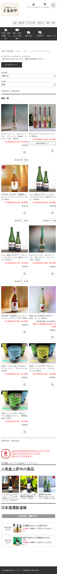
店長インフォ (51, 36)
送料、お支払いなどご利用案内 (17, 35)
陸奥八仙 (21, 23)
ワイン (26, 51)
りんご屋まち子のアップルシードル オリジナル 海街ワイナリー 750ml (42, 196)
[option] (10, 488)
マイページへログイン (33, 7)
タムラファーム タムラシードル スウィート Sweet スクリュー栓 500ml (14, 136)
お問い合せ (28, 36)
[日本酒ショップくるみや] (10, 15)
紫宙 (53, 23)
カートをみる (45, 7)
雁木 (48, 23)
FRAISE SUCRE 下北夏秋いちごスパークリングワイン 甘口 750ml (14, 196)
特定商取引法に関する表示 (31, 570)
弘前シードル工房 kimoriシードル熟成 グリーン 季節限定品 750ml (14, 415)
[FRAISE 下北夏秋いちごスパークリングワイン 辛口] (14, 299)
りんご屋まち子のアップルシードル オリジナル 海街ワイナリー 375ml (14, 257)
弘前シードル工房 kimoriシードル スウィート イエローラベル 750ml (42, 368)
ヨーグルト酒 (31, 23)
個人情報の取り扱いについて (11, 570)
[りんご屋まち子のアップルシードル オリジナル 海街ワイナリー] (42, 178)
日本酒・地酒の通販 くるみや (5, 35)
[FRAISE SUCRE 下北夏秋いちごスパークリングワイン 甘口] (14, 178)
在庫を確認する (41, 143)
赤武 (14, 23)
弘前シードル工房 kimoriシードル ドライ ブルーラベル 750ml (15, 368)
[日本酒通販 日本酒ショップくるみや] (14, 353)
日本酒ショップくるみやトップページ (19, 463)
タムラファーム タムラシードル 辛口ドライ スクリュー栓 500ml (41, 257)
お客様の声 (40, 36)
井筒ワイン (40, 23)
